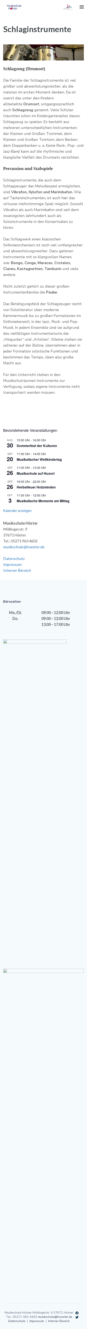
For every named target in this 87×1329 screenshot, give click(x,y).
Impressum (12, 564)
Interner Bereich (17, 570)
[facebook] (77, 1312)
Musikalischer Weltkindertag (39, 459)
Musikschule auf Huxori (35, 473)
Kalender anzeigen (17, 510)
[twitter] (77, 1316)
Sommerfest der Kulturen (37, 445)
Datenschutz (14, 558)
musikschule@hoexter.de (24, 546)
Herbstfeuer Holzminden (36, 487)
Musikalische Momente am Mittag (43, 500)
